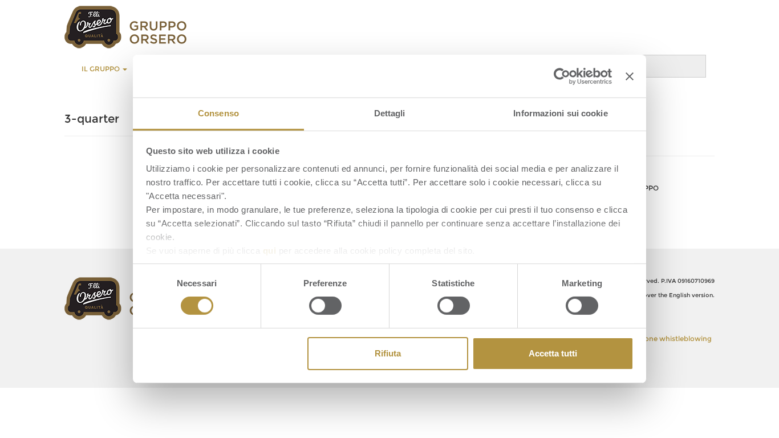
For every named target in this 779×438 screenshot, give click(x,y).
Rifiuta (388, 353)
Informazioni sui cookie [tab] (560, 113)
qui (270, 251)
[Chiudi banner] (630, 76)
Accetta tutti (553, 353)
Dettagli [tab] (389, 113)
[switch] (325, 306)
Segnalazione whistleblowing (662, 338)
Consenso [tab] (218, 113)
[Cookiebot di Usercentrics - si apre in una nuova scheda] (562, 75)
